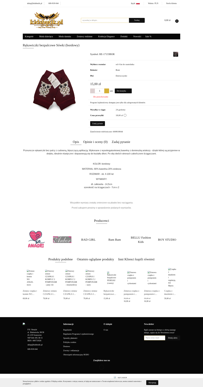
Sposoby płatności (70, 338)
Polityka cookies (69, 342)
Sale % (148, 36)
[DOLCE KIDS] (175, 54)
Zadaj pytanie (97, 124)
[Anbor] (36, 239)
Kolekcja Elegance (106, 36)
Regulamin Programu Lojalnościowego (78, 334)
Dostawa (66, 346)
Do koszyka (121, 91)
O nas (106, 330)
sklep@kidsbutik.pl (35, 345)
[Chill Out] (167, 239)
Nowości (137, 36)
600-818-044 (32, 349)
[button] (68, 324)
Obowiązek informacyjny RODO (76, 355)
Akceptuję (152, 382)
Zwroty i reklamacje (71, 351)
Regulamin (67, 330)
